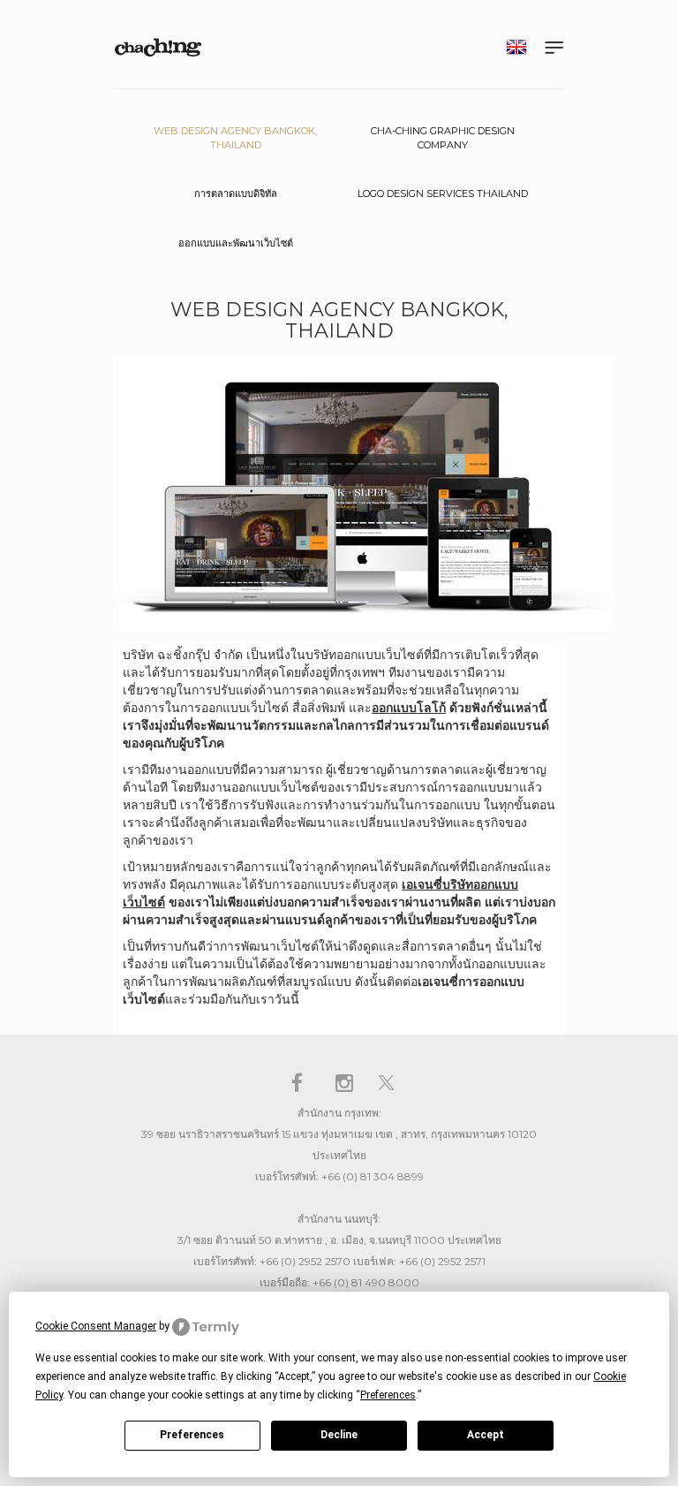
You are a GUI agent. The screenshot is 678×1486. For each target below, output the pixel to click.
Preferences (192, 1435)
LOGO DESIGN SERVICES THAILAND (443, 193)
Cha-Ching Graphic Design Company (443, 138)
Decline (339, 1435)
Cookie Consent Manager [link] (95, 1326)
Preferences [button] (388, 1395)
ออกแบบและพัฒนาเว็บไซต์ (235, 243)
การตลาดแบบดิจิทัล (235, 193)
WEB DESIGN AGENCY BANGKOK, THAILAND (235, 138)
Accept (485, 1435)
